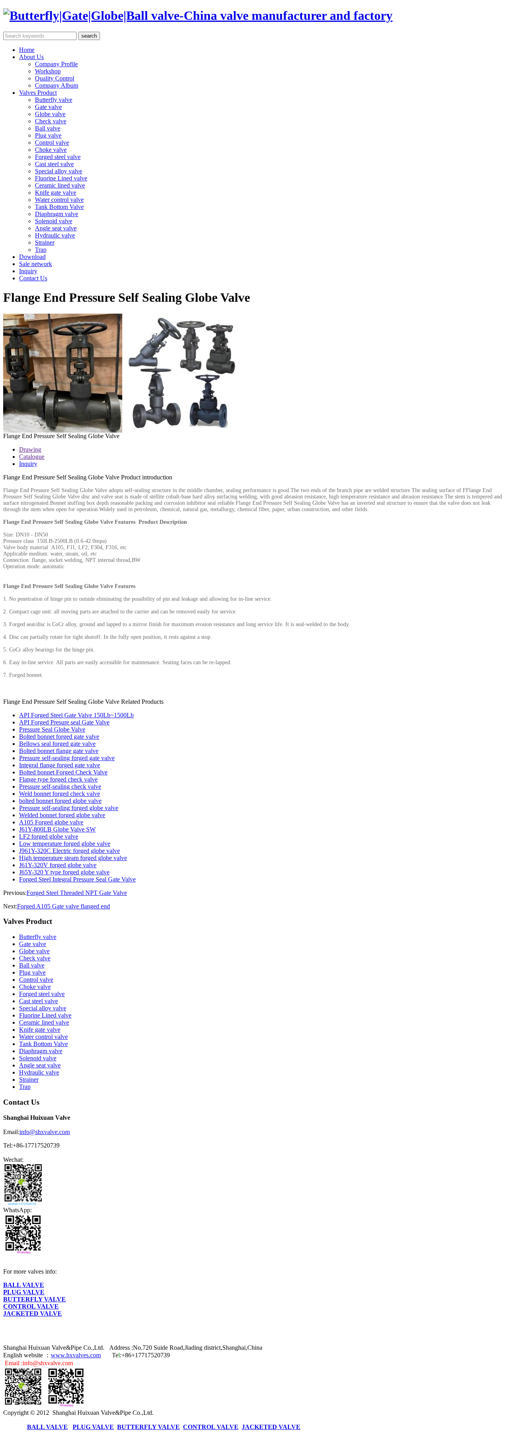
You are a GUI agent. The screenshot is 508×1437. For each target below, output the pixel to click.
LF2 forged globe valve (48, 836)
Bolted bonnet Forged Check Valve (63, 772)
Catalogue (31, 456)
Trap (40, 249)
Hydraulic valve (55, 235)
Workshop (48, 71)
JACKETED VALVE (32, 1313)
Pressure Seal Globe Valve (52, 729)
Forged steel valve (58, 156)
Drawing (30, 449)
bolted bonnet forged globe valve (60, 800)
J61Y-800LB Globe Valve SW (57, 829)
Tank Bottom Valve (59, 206)
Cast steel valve (54, 164)
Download (32, 256)
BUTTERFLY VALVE (34, 1299)
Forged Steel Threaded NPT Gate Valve (77, 892)
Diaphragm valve (56, 214)
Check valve (50, 121)
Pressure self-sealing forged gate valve (67, 758)
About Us (31, 57)
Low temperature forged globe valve (64, 843)
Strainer (44, 242)
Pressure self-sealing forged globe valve (68, 808)
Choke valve (51, 149)
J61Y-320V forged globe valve (57, 865)
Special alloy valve (58, 171)
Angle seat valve (56, 228)
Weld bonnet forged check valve (59, 793)
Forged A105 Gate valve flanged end (63, 906)
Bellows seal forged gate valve (57, 743)
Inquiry (28, 271)
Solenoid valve (53, 221)
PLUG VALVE (23, 1292)
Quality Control (54, 78)
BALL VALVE (23, 1285)
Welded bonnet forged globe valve (62, 815)
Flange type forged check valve (58, 779)
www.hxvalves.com (76, 1355)
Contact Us (33, 278)
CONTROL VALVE (31, 1306)
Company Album (56, 85)
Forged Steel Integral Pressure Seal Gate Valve (77, 879)
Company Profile (56, 64)
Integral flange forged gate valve (59, 765)
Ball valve (47, 128)
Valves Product (38, 92)
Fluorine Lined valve (61, 178)
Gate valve (48, 106)
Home (27, 49)
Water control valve (59, 199)
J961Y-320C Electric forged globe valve (69, 850)
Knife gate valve (55, 192)
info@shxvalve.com (44, 1132)
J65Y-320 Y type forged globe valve (64, 872)
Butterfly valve (53, 99)
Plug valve (48, 135)
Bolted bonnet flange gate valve (58, 750)
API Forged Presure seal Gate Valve (64, 722)
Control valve (52, 142)
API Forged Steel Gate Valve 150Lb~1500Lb (76, 715)
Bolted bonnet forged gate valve (59, 736)
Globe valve (50, 114)
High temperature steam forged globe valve (73, 858)
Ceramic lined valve (60, 185)
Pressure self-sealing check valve (60, 786)
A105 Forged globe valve (51, 822)
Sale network (35, 264)
